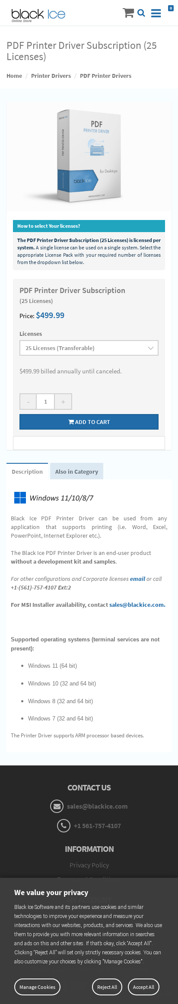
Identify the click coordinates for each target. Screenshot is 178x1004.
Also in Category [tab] (76, 471)
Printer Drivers (51, 76)
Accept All (143, 987)
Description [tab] (27, 471)
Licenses (30, 334)
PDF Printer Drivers (105, 76)
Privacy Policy (89, 865)
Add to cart (92, 422)
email (137, 579)
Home (14, 76)
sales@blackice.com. (137, 605)
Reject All (107, 987)
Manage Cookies (37, 987)
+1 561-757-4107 (97, 825)
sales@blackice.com (97, 806)
